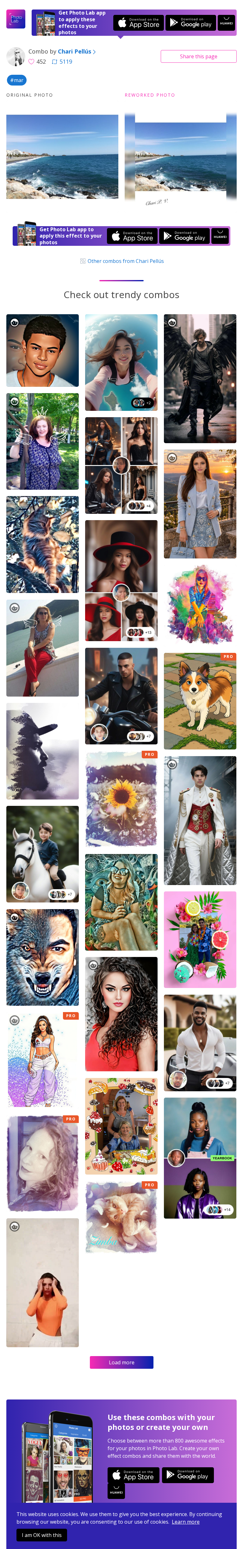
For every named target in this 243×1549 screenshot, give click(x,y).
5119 (65, 61)
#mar (16, 80)
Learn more (186, 1521)
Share (198, 56)
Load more (121, 1362)
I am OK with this (42, 1535)
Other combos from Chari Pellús (125, 261)
